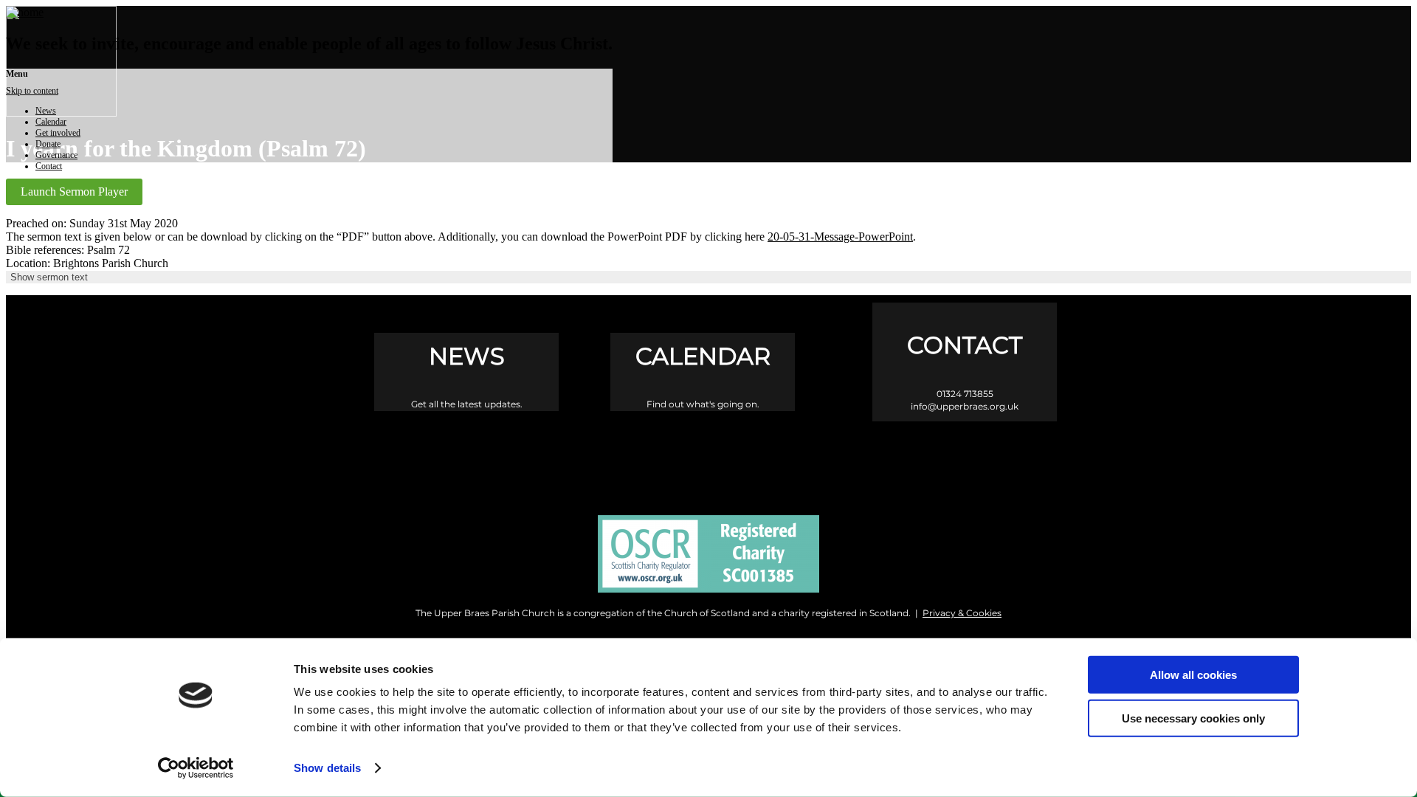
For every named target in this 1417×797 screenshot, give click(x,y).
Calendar (50, 122)
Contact (48, 166)
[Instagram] (708, 455)
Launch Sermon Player (74, 191)
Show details (327, 768)
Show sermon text (49, 277)
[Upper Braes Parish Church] (25, 12)
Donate (48, 144)
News (45, 111)
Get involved (57, 133)
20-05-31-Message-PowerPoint (840, 236)
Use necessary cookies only (1193, 717)
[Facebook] (646, 455)
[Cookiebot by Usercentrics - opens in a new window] (196, 768)
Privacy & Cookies (962, 612)
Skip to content (32, 91)
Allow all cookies (1193, 675)
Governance (56, 155)
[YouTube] (771, 455)
